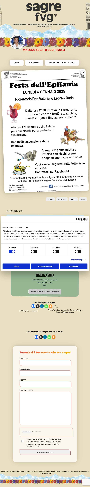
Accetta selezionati (45, 266)
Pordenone (61, 199)
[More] (50, 306)
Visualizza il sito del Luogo (45, 291)
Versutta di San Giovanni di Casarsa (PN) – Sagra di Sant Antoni (65, 311)
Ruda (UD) (45, 275)
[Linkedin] (42, 306)
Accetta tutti (73, 266)
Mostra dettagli (77, 260)
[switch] (34, 251)
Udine (83, 199)
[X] (38, 306)
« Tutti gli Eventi (14, 210)
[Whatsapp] (46, 306)
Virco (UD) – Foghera (28, 311)
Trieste (73, 199)
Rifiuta (16, 266)
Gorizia (50, 199)
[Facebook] (33, 306)
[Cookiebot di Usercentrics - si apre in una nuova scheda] (77, 219)
